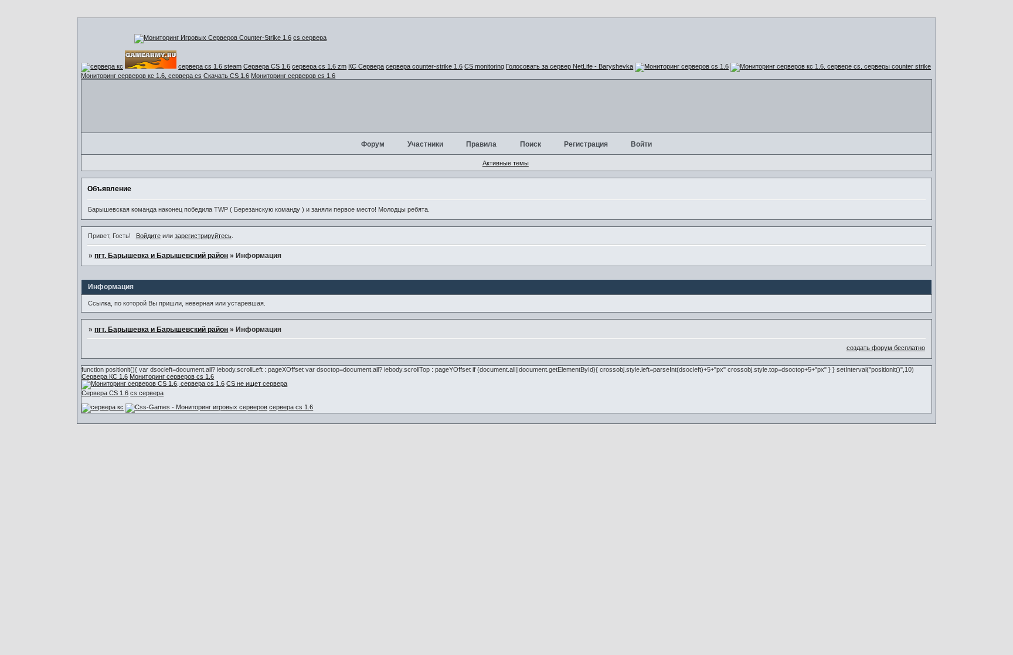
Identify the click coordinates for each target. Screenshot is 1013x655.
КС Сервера (366, 66)
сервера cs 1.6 (291, 406)
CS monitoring (484, 66)
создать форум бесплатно (886, 347)
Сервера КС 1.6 (104, 376)
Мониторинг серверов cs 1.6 (293, 75)
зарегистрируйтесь (203, 235)
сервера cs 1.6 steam (210, 66)
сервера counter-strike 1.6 (424, 66)
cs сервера (310, 37)
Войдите (148, 235)
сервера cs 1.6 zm (319, 66)
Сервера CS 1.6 (266, 66)
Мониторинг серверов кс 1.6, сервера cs (141, 75)
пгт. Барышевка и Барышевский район (161, 256)
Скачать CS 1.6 (226, 75)
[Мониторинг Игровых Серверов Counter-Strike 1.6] (212, 37)
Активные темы (505, 163)
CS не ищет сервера (256, 383)
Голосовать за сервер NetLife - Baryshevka (569, 66)
